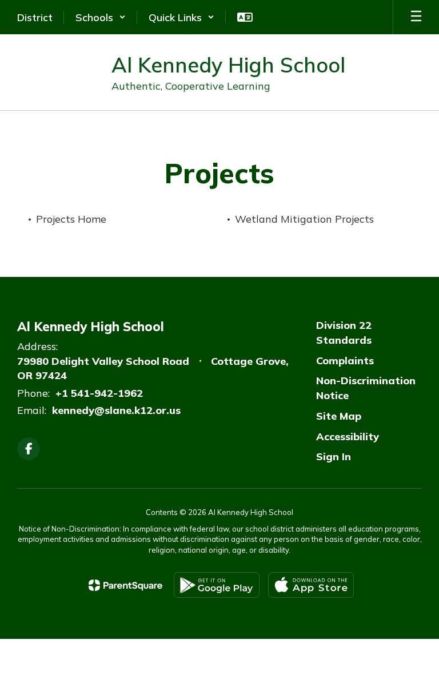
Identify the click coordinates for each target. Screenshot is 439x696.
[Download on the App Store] (311, 585)
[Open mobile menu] (416, 17)
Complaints (345, 360)
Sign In (333, 456)
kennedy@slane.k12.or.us (116, 410)
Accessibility (347, 436)
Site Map (338, 416)
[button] (100, 17)
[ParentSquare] (125, 585)
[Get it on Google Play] (217, 585)
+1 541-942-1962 (99, 393)
